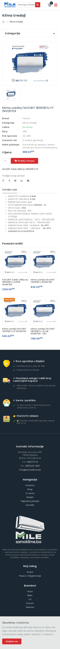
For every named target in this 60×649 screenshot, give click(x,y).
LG (30, 599)
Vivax (30, 591)
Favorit (26, 118)
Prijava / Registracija (30, 575)
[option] (30, 64)
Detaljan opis (9, 189)
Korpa (30, 571)
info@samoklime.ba (30, 469)
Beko (30, 595)
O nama (30, 493)
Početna (30, 485)
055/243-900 (32, 465)
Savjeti (30, 497)
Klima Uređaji (30, 122)
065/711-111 (32, 461)
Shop (30, 489)
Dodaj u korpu (26, 160)
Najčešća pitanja (30, 501)
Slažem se (12, 641)
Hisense (30, 607)
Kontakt (30, 505)
